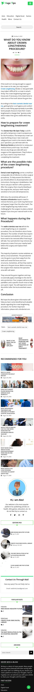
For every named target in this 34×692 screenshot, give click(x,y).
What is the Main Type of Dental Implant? (11, 342)
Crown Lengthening (8, 89)
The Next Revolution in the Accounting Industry (11, 629)
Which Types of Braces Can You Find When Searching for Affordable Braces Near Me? (8, 430)
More (10, 19)
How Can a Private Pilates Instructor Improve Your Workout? (7, 391)
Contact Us (17, 19)
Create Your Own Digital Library (21, 539)
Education (10, 16)
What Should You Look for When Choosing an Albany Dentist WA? (8, 468)
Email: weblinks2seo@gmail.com (17, 585)
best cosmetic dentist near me (17, 327)
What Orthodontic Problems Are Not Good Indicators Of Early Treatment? (24, 343)
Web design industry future (19, 528)
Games (28, 16)
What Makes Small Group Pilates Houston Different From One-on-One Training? (8, 450)
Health (4, 19)
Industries (4, 603)
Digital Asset (20, 16)
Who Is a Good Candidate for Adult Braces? (7, 373)
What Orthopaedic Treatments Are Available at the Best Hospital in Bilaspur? (7, 410)
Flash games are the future (19, 561)
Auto (3, 16)
